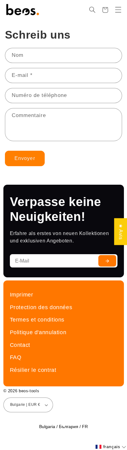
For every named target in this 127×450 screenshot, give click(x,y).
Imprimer (21, 294)
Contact (20, 345)
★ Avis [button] (120, 232)
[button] (92, 9)
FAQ (16, 357)
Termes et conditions (37, 319)
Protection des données (41, 307)
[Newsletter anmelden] (107, 261)
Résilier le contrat (33, 370)
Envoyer (24, 158)
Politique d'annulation (38, 332)
